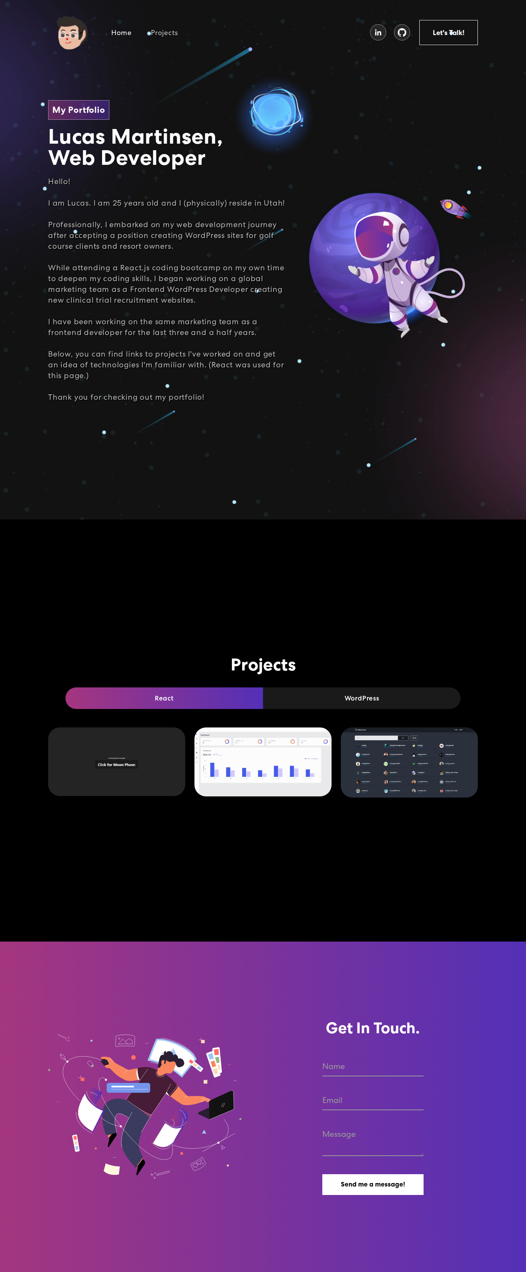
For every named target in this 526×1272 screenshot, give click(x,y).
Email (332, 1100)
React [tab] (164, 698)
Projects (164, 32)
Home (121, 32)
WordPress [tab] (362, 698)
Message (339, 1134)
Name (333, 1066)
